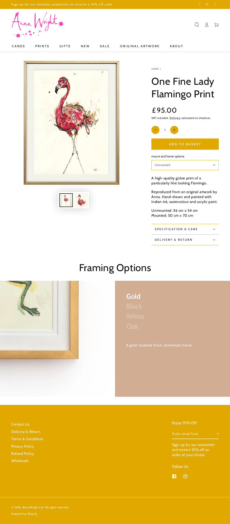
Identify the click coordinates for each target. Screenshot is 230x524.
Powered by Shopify (24, 513)
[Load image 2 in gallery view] (81, 200)
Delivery (175, 118)
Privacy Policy (22, 446)
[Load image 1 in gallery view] (66, 200)
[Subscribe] (217, 434)
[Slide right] (215, 4)
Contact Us (20, 424)
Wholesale (20, 461)
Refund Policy (22, 453)
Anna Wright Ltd (33, 507)
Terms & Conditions (27, 439)
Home (155, 68)
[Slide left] (199, 4)
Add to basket (185, 144)
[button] (197, 25)
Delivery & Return (25, 432)
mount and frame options (167, 156)
